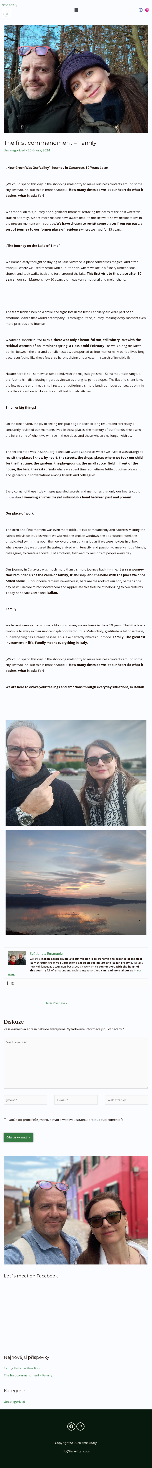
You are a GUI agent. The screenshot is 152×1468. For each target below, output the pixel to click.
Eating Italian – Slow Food (23, 1368)
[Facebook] (7, 983)
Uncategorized (14, 150)
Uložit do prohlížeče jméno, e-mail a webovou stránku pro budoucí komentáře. (66, 1119)
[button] (76, 9)
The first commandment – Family (28, 1375)
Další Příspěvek (58, 1003)
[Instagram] (12, 983)
